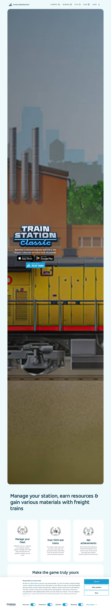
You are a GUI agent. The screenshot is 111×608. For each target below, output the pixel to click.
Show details (90, 604)
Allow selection (96, 587)
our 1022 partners (33, 583)
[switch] (49, 604)
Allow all (96, 581)
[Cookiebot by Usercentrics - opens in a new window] (11, 604)
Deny (96, 593)
